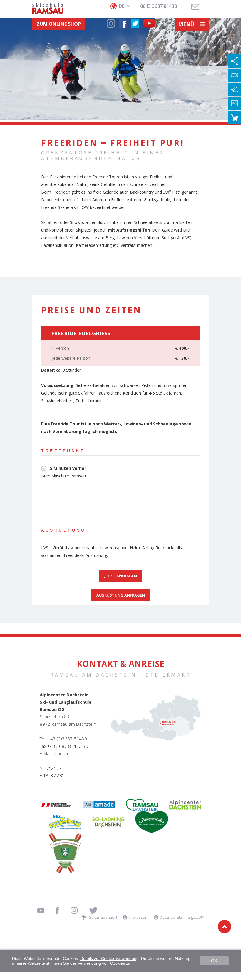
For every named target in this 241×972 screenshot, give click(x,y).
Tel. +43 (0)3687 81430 (63, 739)
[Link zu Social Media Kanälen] (234, 61)
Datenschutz (171, 917)
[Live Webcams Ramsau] (234, 75)
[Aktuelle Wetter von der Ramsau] (234, 89)
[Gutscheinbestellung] (234, 117)
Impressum (138, 917)
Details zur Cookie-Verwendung (109, 958)
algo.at (194, 917)
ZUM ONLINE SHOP (59, 24)
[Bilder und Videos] (234, 103)
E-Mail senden (54, 753)
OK (214, 960)
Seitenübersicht (103, 917)
